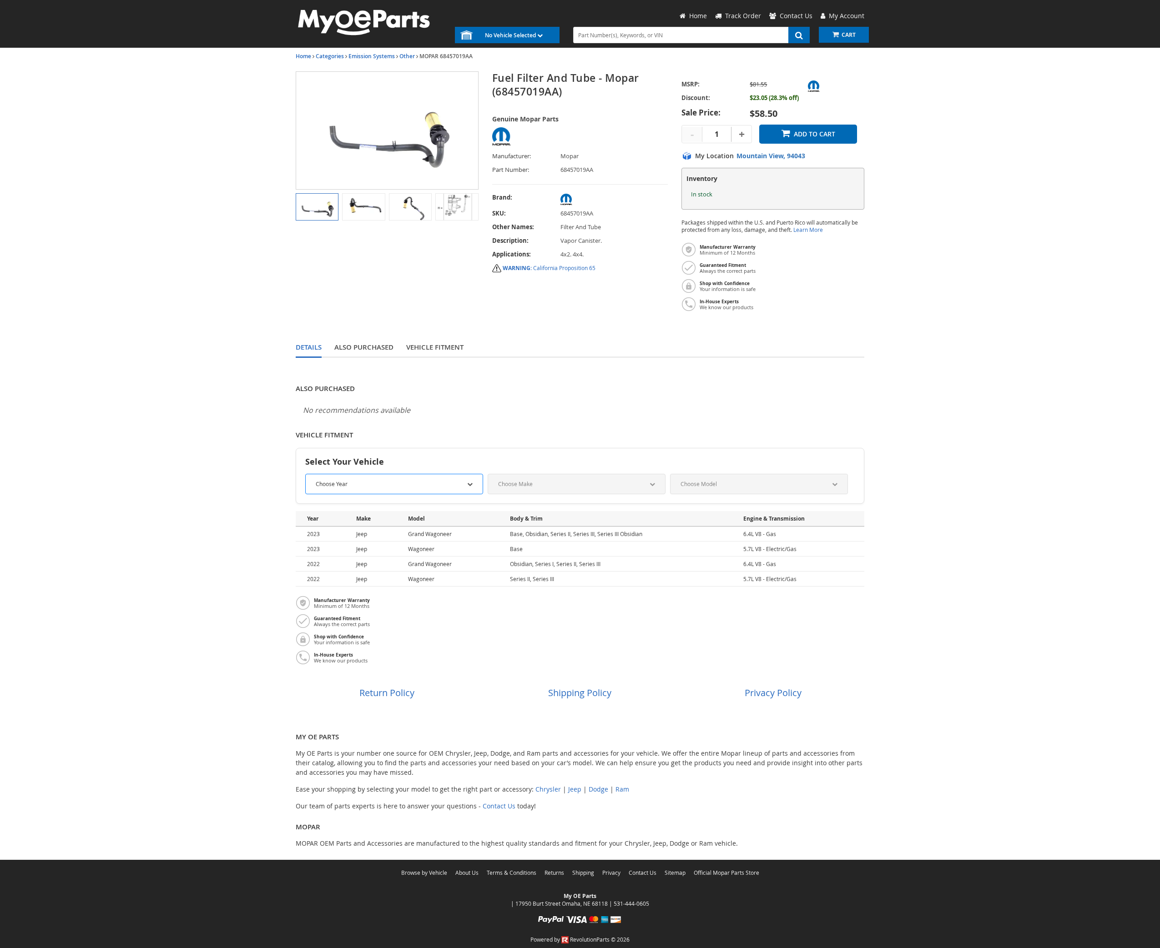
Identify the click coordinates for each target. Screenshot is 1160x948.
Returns (554, 872)
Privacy (611, 872)
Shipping (583, 872)
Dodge (598, 789)
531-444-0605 (631, 903)
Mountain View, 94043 (770, 156)
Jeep (574, 789)
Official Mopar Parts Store (726, 872)
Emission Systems (371, 56)
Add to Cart (814, 134)
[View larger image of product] (317, 207)
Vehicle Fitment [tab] (435, 347)
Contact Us (499, 806)
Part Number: (510, 170)
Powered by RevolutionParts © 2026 (580, 939)
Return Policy (386, 693)
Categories (330, 56)
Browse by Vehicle (424, 872)
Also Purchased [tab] (363, 347)
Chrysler (548, 789)
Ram (622, 789)
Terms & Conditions (511, 872)
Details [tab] (309, 347)
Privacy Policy (773, 693)
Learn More (808, 229)
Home (303, 56)
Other (407, 56)
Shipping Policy (579, 693)
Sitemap (675, 872)
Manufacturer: (511, 156)
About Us (467, 872)
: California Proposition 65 (549, 267)
